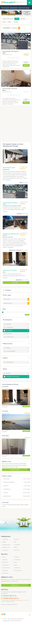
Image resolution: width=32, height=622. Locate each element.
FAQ (15, 542)
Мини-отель (5, 562)
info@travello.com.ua (11, 598)
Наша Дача (5, 435)
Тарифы (4, 542)
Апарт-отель (5, 573)
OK (27, 314)
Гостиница (16, 557)
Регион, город (7, 295)
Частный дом (17, 330)
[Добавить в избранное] (29, 35)
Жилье (17, 18)
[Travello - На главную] (3, 614)
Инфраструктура (7, 343)
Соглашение (17, 544)
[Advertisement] (16, 124)
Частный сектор (17, 570)
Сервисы (5, 358)
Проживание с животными (17, 376)
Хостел (15, 565)
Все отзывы (15, 282)
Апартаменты (5, 565)
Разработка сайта (6, 544)
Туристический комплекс (8, 567)
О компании (5, 539)
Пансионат (4, 559)
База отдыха (5, 570)
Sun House (5, 386)
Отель (3, 557)
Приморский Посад (8, 18)
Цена (4, 309)
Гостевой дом (17, 559)
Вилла (15, 562)
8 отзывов (26, 55)
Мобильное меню (29, 2)
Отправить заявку (14, 469)
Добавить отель (6, 547)
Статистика (5, 550)
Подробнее (26, 65)
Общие (5, 369)
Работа (15, 547)
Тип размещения (7, 319)
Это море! (5, 411)
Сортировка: (6, 27)
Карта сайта (16, 550)
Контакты (16, 539)
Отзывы (23, 18)
